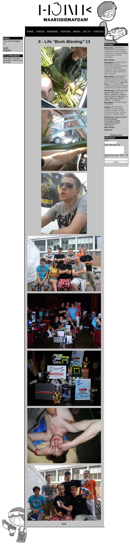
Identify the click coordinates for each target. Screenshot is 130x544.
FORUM (40, 31)
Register (7, 50)
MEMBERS (52, 31)
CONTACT (98, 31)
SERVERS (65, 31)
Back (64, 524)
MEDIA (76, 31)
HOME (30, 31)
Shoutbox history (116, 135)
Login (5, 48)
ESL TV (87, 31)
